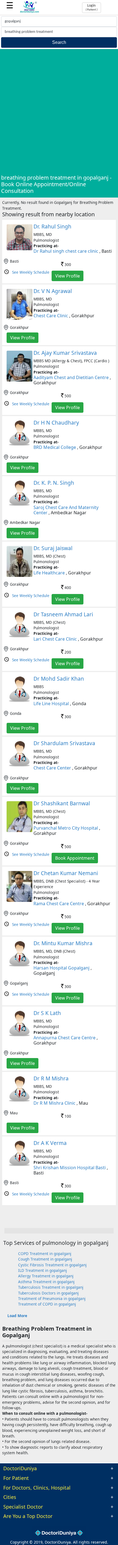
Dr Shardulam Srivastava (64, 743)
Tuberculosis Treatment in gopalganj (50, 1287)
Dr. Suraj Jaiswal (52, 548)
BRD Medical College (54, 447)
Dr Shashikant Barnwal (61, 803)
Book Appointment (74, 858)
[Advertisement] (59, 112)
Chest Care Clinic (50, 316)
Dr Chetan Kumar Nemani (65, 873)
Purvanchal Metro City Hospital (65, 828)
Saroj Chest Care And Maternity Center (66, 510)
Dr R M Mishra (51, 1078)
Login (91, 7)
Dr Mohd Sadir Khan (58, 678)
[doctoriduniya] (30, 12)
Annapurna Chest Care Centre (64, 1038)
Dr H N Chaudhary (56, 422)
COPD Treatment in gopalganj (44, 1253)
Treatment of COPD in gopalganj (47, 1304)
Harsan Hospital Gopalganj (61, 968)
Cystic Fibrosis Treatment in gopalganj (52, 1264)
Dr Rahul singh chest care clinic (65, 251)
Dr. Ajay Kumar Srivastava (65, 352)
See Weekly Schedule (30, 272)
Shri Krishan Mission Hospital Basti (69, 1168)
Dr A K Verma (50, 1143)
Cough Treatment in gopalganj (45, 1259)
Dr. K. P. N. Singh (53, 482)
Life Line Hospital (51, 703)
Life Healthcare (49, 573)
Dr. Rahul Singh (52, 226)
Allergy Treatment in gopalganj (46, 1275)
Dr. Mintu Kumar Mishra (62, 943)
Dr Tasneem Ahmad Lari (63, 614)
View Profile (67, 276)
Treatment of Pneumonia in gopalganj (52, 1298)
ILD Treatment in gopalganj (42, 1270)
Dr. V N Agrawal (52, 291)
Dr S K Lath (47, 1013)
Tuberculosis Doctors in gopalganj (48, 1293)
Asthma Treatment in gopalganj (46, 1281)
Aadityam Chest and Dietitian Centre (71, 377)
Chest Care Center (52, 768)
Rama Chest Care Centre (58, 904)
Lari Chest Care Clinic (55, 639)
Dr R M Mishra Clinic (54, 1103)
